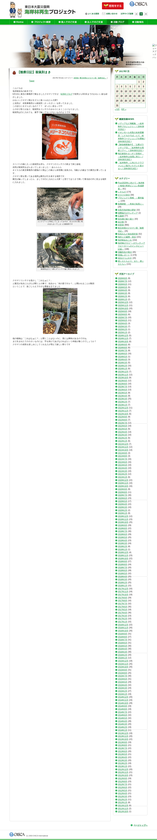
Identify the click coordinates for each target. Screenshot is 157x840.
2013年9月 (122, 742)
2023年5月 (122, 393)
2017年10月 (123, 594)
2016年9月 (122, 634)
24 (117, 100)
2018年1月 (122, 585)
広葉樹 (121, 216)
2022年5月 (122, 429)
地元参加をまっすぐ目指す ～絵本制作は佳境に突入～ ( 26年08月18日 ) (131, 156)
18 (121, 96)
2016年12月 (123, 625)
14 (135, 91)
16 (143, 91)
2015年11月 (123, 664)
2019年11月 (123, 519)
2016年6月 (122, 643)
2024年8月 (122, 347)
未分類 (121, 222)
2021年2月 (122, 474)
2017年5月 (122, 609)
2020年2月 (122, 510)
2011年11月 (123, 808)
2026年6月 (122, 284)
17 (117, 96)
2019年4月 (122, 540)
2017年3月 (122, 616)
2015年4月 (122, 685)
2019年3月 (122, 543)
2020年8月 (122, 492)
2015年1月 (122, 694)
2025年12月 (123, 302)
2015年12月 (123, 661)
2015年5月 (122, 682)
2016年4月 (122, 649)
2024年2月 (122, 366)
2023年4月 (122, 396)
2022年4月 (122, 432)
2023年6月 (122, 390)
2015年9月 (122, 670)
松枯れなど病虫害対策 (128, 234)
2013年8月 (122, 745)
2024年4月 (122, 359)
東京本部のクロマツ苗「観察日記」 (93, 78)
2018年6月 (122, 570)
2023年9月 (122, 381)
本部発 (76, 78)
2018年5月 (122, 573)
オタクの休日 (124, 195)
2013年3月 (122, 760)
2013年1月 (122, 766)
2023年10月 (123, 377)
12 (126, 91)
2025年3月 (122, 326)
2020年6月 (122, 498)
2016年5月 (122, 646)
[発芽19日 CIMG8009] (60, 311)
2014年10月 (123, 703)
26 (126, 100)
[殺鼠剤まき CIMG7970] (60, 267)
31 (117, 105)
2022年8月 (122, 420)
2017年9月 (122, 598)
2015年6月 (122, 679)
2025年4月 (122, 323)
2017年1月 (122, 622)
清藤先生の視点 (125, 252)
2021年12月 (123, 444)
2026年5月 (122, 287)
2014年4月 (122, 721)
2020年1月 (122, 513)
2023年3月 (122, 399)
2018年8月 (122, 564)
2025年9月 (122, 311)
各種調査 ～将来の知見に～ (131, 204)
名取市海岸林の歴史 (127, 210)
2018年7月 (122, 567)
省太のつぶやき (125, 258)
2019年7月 (122, 531)
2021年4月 (122, 468)
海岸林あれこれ (125, 240)
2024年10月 (123, 341)
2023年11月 (123, 375)
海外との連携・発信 (127, 237)
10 (117, 91)
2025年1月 (122, 332)
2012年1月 (122, 802)
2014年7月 (122, 712)
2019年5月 (122, 537)
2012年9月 (122, 778)
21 (135, 96)
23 (143, 96)
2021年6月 (122, 462)
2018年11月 (123, 555)
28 (135, 100)
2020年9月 (122, 489)
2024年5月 (122, 356)
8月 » (123, 109)
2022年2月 (122, 438)
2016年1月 (122, 658)
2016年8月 (122, 637)
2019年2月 (122, 546)
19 (126, 96)
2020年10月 (123, 486)
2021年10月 (123, 450)
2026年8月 (122, 278)
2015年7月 (122, 676)
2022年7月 (122, 423)
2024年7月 (122, 350)
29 (139, 100)
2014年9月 (122, 706)
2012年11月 (123, 772)
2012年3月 (122, 796)
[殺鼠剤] (60, 137)
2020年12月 (123, 480)
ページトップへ (140, 825)
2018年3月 (122, 579)
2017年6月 (122, 607)
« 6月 (117, 109)
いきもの (122, 192)
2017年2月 (122, 618)
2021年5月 (122, 465)
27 (130, 100)
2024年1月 (122, 368)
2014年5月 (122, 718)
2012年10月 (123, 775)
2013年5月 (122, 754)
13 (130, 91)
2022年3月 (122, 435)
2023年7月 (122, 386)
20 (130, 96)
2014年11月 (123, 700)
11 (122, 91)
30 (143, 100)
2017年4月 (122, 613)
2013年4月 (122, 757)
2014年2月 (122, 727)
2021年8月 (122, 456)
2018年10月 (123, 558)
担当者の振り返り (126, 219)
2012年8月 (122, 781)
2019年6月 (122, 534)
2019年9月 (122, 525)
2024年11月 (123, 338)
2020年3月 (122, 507)
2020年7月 (122, 495)
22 (139, 96)
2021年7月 (122, 459)
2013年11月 (123, 736)
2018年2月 (122, 582)
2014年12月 (123, 697)
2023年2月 (122, 402)
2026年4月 (122, 290)
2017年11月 (123, 591)
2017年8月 (122, 600)
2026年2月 (122, 296)
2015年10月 (123, 667)
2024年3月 (122, 362)
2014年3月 (122, 724)
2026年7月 (122, 281)
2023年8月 (122, 384)
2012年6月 (122, 787)
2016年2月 (122, 655)
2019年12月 (123, 516)
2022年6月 (122, 426)
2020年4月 (122, 504)
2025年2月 (122, 329)
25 (121, 100)
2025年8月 (122, 314)
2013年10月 (123, 739)
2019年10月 (123, 522)
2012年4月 (122, 793)
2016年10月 (123, 631)
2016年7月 (122, 640)
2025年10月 (123, 308)
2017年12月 (123, 588)
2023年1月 (122, 405)
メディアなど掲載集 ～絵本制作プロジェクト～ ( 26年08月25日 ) (131, 126)
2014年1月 (122, 730)
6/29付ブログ (66, 94)
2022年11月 (123, 411)
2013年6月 (122, 751)
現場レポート (124, 255)
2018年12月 (123, 552)
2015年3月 (122, 688)
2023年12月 (123, 371)
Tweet (31, 81)
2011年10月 (123, 811)
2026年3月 (122, 293)
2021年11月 (123, 447)
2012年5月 (122, 790)
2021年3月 (122, 471)
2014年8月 (122, 709)
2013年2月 (122, 763)
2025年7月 (122, 317)
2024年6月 (122, 353)
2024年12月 (123, 335)
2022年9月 (122, 417)
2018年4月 (122, 576)
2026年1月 (122, 299)
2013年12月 (123, 733)
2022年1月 (122, 441)
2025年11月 (123, 305)
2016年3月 (122, 652)
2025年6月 (122, 320)
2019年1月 (122, 549)
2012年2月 (122, 799)
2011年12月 (123, 805)
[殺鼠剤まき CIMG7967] (60, 219)
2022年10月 (123, 414)
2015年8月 (122, 673)
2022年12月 (123, 408)
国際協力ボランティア (128, 213)
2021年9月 (122, 453)
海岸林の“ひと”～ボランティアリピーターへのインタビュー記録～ (131, 246)
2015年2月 (122, 691)
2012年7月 (122, 784)
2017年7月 (122, 603)
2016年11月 (123, 628)
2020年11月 (123, 483)
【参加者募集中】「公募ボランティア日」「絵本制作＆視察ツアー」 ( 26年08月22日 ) (131, 147)
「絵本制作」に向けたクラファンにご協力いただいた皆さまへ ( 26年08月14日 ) (131, 165)
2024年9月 (122, 344)
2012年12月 (123, 769)
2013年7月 (122, 748)
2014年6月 (122, 715)
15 (139, 91)
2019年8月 (122, 528)
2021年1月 (122, 477)
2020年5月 (122, 501)
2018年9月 (122, 561)
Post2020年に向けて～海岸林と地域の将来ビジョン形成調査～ (131, 186)
